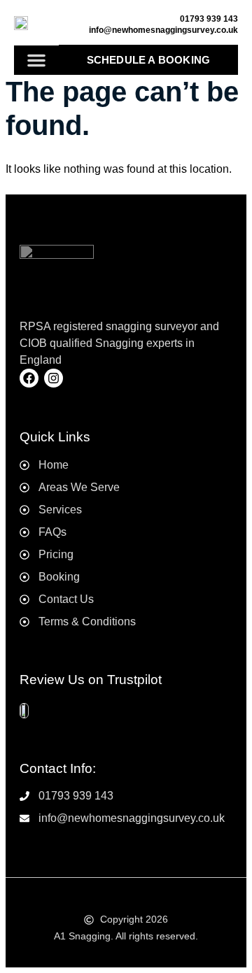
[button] (36, 60)
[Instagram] (53, 378)
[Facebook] (29, 378)
